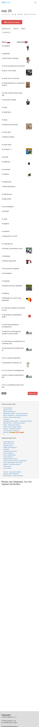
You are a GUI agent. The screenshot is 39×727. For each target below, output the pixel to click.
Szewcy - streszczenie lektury (12, 428)
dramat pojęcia (7, 408)
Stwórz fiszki (32, 393)
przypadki (6, 449)
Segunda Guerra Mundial (10, 474)
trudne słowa (7, 466)
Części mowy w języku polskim (12, 427)
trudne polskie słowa (9, 455)
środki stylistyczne (8, 442)
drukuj (16, 28)
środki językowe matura (10, 459)
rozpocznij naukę (12, 22)
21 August (6, 419)
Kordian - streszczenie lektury (12, 472)
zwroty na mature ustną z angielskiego (14, 460)
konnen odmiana (8, 453)
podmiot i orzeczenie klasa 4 (11, 464)
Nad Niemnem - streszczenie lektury (14, 423)
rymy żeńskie (7, 468)
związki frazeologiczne (10, 447)
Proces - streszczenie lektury (12, 417)
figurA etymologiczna (9, 412)
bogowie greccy (8, 445)
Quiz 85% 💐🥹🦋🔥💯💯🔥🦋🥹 (13, 432)
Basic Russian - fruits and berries (13, 476)
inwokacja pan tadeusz (10, 451)
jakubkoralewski (31, 14)
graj (24, 28)
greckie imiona (7, 410)
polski (3, 393)
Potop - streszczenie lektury (11, 425)
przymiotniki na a (8, 457)
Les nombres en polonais (10, 430)
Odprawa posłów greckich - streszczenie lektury (17, 421)
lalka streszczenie (8, 444)
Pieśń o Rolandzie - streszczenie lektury (15, 415)
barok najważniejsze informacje (12, 462)
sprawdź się (7, 32)
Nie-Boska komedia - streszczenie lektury (15, 413)
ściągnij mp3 (7, 28)
